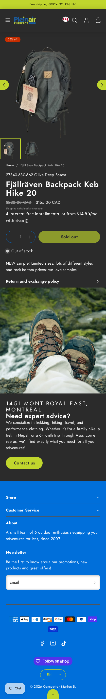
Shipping (11, 208)
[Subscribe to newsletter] (94, 582)
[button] (8, 20)
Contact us (24, 463)
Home (10, 165)
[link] (86, 20)
